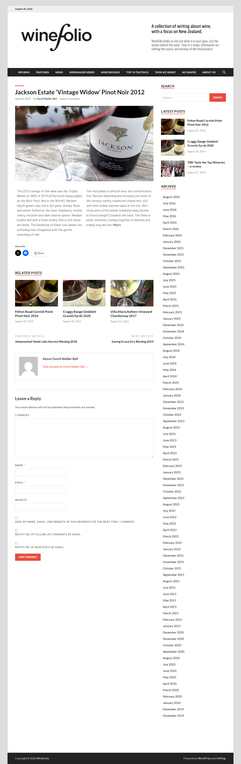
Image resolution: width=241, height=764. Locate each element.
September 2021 (173, 574)
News (59, 72)
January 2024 (172, 395)
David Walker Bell (47, 98)
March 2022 (171, 536)
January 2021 (172, 626)
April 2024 (170, 376)
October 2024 (172, 337)
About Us (209, 72)
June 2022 (169, 517)
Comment (23, 415)
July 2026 (169, 203)
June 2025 (169, 286)
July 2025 (169, 280)
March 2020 (171, 690)
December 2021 (173, 555)
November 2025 (173, 254)
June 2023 (169, 440)
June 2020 (169, 670)
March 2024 (171, 382)
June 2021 (169, 594)
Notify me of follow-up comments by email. (48, 534)
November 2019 (173, 715)
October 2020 (172, 645)
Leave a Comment (70, 98)
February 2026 (172, 235)
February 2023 (172, 466)
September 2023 (173, 421)
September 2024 (173, 344)
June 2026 (169, 209)
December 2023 (173, 401)
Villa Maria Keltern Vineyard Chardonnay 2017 (131, 314)
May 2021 (169, 600)
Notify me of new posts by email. (40, 547)
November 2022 (173, 485)
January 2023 (172, 472)
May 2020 (169, 677)
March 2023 (171, 459)
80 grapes (189, 72)
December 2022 (173, 478)
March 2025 (171, 305)
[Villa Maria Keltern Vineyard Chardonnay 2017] (132, 294)
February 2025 (172, 312)
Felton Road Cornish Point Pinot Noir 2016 (34, 314)
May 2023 (169, 446)
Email (20, 482)
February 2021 (172, 619)
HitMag (221, 758)
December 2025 (173, 248)
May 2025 (169, 293)
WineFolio (43, 758)
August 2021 (171, 581)
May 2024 (169, 369)
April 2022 (170, 530)
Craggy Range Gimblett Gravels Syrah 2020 (79, 314)
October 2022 (172, 491)
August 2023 (171, 427)
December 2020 (173, 632)
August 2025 (171, 273)
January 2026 (172, 241)
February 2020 (172, 696)
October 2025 (172, 261)
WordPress (204, 758)
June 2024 (169, 363)
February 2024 (172, 389)
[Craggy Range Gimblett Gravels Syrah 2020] (84, 294)
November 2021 (173, 562)
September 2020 (173, 651)
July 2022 (169, 510)
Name (20, 465)
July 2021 (169, 587)
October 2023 (172, 414)
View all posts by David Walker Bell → (66, 366)
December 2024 (173, 325)
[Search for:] (193, 97)
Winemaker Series (82, 72)
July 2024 (169, 357)
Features (42, 72)
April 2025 (170, 299)
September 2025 (173, 267)
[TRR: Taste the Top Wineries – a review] (173, 162)
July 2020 (169, 664)
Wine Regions (110, 72)
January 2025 (172, 318)
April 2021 (170, 606)
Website (21, 499)
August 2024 (171, 350)
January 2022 (172, 549)
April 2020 (170, 683)
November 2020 (173, 638)
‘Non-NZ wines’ (165, 72)
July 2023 (169, 433)
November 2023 (173, 408)
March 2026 (171, 229)
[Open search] (224, 72)
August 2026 (171, 197)
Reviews (24, 72)
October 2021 (172, 568)
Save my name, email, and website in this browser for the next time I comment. (75, 521)
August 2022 (171, 504)
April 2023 (170, 453)
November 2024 (173, 331)
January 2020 (172, 702)
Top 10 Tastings (137, 72)
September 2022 (173, 498)
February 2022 (172, 542)
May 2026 (169, 216)
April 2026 (170, 222)
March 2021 (171, 613)
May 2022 (169, 523)
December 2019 (173, 709)
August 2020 (171, 658)
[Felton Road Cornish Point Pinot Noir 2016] (36, 294)
